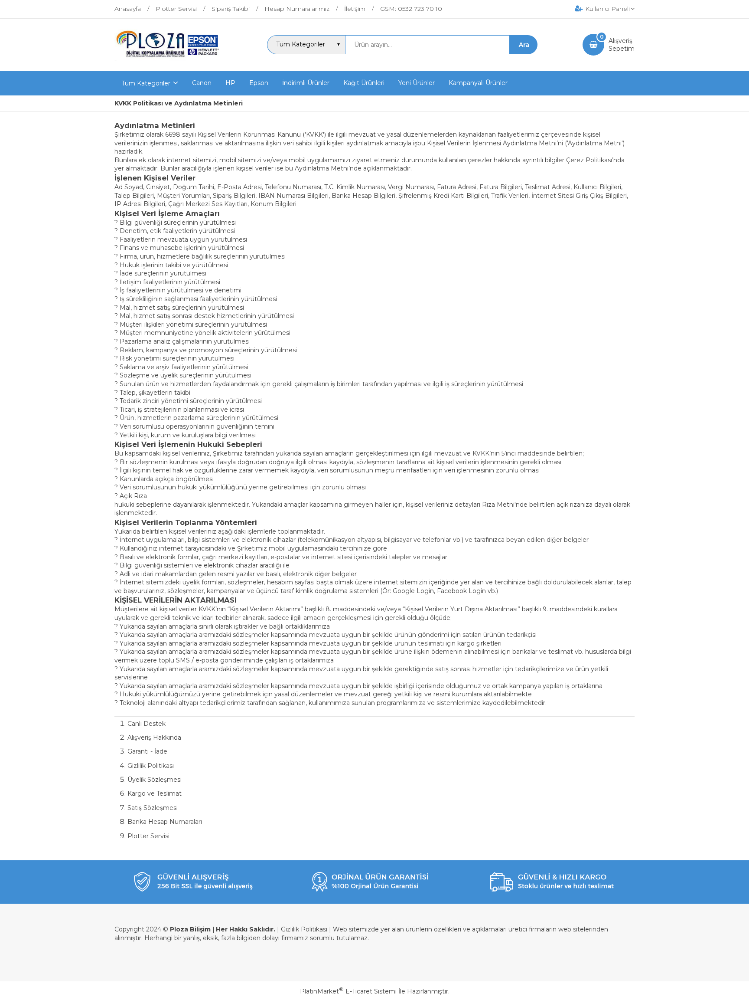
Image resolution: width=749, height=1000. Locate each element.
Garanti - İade (147, 751)
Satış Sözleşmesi (152, 808)
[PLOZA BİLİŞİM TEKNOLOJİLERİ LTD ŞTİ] (168, 63)
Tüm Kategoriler (145, 83)
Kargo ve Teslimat (154, 793)
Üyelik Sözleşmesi (154, 780)
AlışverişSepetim (622, 44)
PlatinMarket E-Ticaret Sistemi (348, 991)
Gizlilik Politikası (150, 766)
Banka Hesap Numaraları (164, 822)
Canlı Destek (146, 724)
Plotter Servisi (148, 836)
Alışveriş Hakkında (154, 737)
